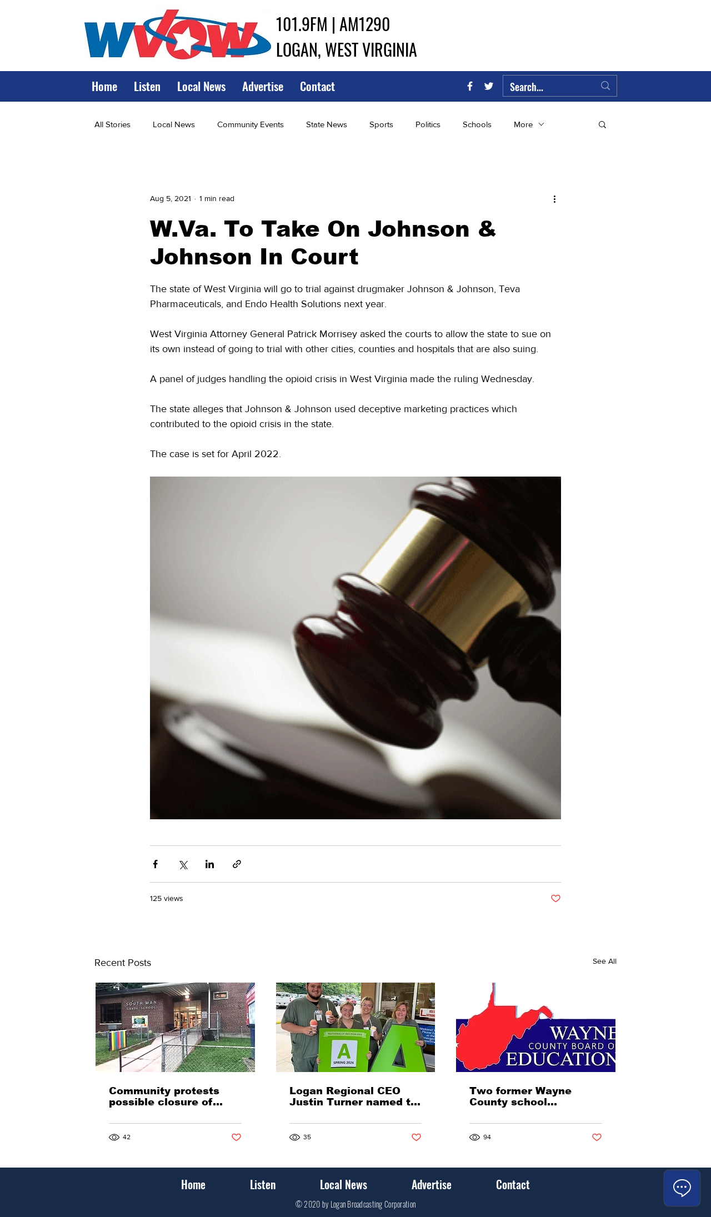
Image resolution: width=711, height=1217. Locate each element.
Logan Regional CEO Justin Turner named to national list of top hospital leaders (353, 1096)
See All (605, 960)
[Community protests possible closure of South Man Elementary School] (175, 1027)
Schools (477, 124)
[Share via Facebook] (155, 864)
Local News (174, 124)
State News (326, 124)
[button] (602, 123)
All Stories (112, 124)
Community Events (250, 124)
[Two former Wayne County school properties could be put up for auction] (535, 1027)
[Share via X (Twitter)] (182, 864)
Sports (381, 124)
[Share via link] (237, 864)
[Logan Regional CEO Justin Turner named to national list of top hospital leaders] (355, 1027)
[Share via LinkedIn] (209, 864)
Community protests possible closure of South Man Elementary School (171, 1096)
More (523, 124)
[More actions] (554, 198)
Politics (427, 124)
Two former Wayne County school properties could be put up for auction (533, 1096)
